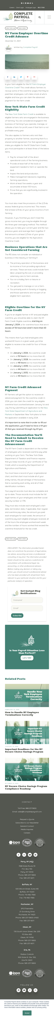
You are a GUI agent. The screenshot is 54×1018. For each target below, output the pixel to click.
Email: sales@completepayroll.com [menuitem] (27, 811)
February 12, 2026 (12, 709)
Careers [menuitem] (27, 833)
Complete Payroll (30, 47)
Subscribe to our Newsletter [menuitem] (27, 823)
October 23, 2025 (11, 783)
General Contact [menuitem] (27, 826)
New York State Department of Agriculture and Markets (26, 411)
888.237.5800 (41, 7)
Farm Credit (22, 28)
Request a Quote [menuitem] (27, 819)
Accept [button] (27, 1013)
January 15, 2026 (11, 746)
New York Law (10, 28)
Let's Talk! (27, 658)
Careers (12, 7)
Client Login (20, 7)
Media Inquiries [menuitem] (27, 829)
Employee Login (31, 7)
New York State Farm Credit (21, 114)
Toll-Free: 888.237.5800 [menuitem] (27, 808)
